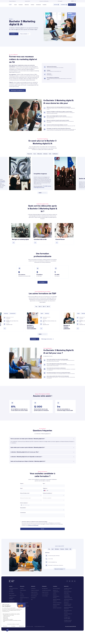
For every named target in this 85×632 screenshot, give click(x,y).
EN (75, 1)
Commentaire (23, 512)
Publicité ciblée (5, 618)
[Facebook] (67, 581)
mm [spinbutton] (23, 505)
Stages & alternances (12, 595)
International (33, 597)
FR (73, 1)
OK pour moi (21, 626)
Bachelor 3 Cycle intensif (57, 607)
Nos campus (11, 591)
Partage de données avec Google (8, 615)
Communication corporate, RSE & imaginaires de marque (68, 596)
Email (21, 488)
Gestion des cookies (29, 626)
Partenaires (22, 595)
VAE (31, 599)
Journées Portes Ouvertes (46, 590)
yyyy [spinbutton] (28, 505)
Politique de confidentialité (33, 525)
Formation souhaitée (47, 498)
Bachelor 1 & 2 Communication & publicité (56, 592)
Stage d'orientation (34, 592)
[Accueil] (10, 4)
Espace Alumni (27, 1)
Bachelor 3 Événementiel (57, 602)
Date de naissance (23, 502)
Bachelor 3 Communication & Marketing (56, 596)
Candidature (33, 588)
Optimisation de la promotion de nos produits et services (12, 620)
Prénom (21, 483)
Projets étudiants (23, 590)
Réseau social (5, 617)
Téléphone (45, 488)
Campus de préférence (47, 493)
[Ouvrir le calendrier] (21, 505)
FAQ (20, 592)
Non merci (5, 626)
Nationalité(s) (23, 507)
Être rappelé (60, 1)
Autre (4, 621)
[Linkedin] (72, 581)
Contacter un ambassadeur (44, 1)
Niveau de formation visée (25, 498)
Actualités (22, 588)
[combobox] (31, 495)
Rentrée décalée (34, 595)
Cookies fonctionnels (6, 616)
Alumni (21, 600)
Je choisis (13, 626)
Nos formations (11, 593)
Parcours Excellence (56, 588)
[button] (7, 630)
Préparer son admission (35, 590)
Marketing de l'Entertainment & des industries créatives (67, 604)
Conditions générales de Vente (39, 626)
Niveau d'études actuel (24, 493)
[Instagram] (70, 581)
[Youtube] (75, 581)
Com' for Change (45, 595)
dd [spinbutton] (25, 505)
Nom (44, 483)
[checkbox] (20, 521)
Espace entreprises (12, 1)
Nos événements (45, 588)
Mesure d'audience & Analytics (8, 619)
